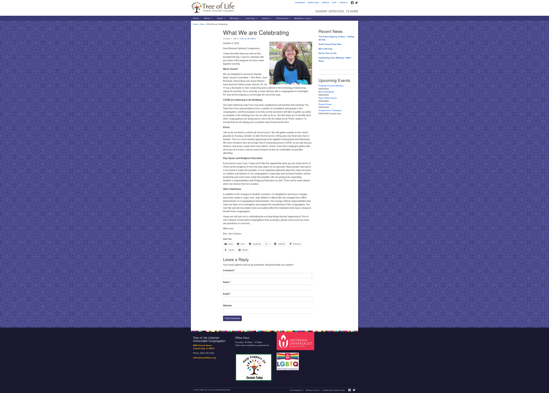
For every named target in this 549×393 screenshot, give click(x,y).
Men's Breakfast (326, 92)
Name (227, 282)
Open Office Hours (328, 98)
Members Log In (302, 18)
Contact (343, 2)
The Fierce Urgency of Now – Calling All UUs (336, 38)
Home (196, 18)
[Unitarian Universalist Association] (296, 341)
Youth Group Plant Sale (330, 44)
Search (325, 2)
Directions (313, 2)
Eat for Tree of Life (328, 53)
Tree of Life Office (248, 38)
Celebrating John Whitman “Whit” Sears (335, 59)
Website (227, 305)
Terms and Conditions (333, 390)
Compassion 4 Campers (330, 110)
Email (226, 294)
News (219, 18)
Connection (282, 18)
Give (334, 2)
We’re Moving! (326, 49)
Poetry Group (325, 104)
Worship (234, 18)
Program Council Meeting (331, 85)
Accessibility (296, 390)
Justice (265, 18)
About (207, 18)
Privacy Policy (313, 390)
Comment (229, 270)
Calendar (300, 2)
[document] (274, 174)
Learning (250, 18)
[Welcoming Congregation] (288, 360)
